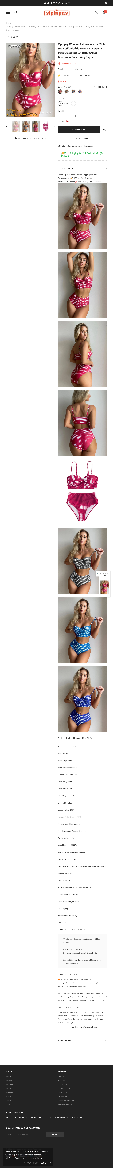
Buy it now (82, 138)
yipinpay (78, 69)
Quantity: (61, 111)
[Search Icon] (15, 12)
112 (63, 146)
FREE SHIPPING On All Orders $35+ (57, 3)
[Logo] (56, 12)
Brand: (60, 69)
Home (8, 23)
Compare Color (47, 113)
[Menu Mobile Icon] (8, 12)
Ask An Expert (40, 138)
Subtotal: (61, 121)
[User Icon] (96, 12)
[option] (30, 80)
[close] (105, 3)
